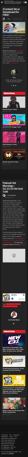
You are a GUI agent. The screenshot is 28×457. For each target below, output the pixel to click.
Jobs (16, 436)
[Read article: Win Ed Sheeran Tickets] (14, 137)
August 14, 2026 (7, 129)
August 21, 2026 (7, 111)
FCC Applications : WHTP (7, 445)
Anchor (10, 240)
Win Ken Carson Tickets (10, 109)
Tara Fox (14, 306)
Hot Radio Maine (12, 195)
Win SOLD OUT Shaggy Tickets (12, 127)
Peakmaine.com (14, 63)
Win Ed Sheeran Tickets (10, 144)
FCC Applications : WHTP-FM (8, 447)
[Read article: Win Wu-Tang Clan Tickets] (14, 154)
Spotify (21, 238)
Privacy (11, 436)
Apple (16, 238)
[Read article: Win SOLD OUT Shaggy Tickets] (14, 119)
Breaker (16, 240)
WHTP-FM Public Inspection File (9, 438)
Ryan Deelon (7, 306)
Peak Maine (19, 51)
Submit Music (16, 435)
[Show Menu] (2, 2)
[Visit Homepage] (13, 2)
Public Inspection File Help (7, 443)
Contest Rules (4, 435)
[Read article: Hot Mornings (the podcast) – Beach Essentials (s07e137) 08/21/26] (14, 361)
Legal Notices (4, 436)
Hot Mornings (10, 304)
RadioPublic (10, 242)
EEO (10, 435)
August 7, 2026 (6, 164)
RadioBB (11, 453)
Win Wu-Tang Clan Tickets (10, 162)
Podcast (17, 304)
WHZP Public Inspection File (8, 442)
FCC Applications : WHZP (7, 448)
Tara (9, 19)
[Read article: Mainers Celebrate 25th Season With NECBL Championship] (14, 403)
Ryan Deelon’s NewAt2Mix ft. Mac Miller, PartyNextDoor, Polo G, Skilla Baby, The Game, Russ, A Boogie (13, 349)
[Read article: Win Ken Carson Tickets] (14, 102)
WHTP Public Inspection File (8, 440)
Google (5, 240)
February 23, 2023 (17, 19)
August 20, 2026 (7, 414)
